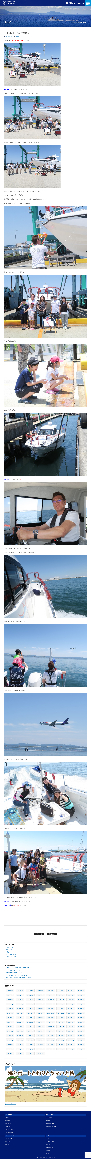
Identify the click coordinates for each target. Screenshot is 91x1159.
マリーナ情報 (7, 1126)
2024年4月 (50, 1004)
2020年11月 (60, 1026)
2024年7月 (20, 1004)
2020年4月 (50, 1031)
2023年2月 (30, 1013)
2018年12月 (50, 1040)
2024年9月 (81, 999)
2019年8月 (50, 1035)
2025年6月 (71, 995)
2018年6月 (30, 1044)
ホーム (47, 1138)
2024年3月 (60, 1004)
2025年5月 (81, 995)
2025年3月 (20, 999)
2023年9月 (40, 1008)
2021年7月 (60, 1022)
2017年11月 (20, 1049)
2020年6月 (30, 1031)
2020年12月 (50, 1026)
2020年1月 (81, 1031)
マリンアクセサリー (9, 1129)
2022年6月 (30, 1017)
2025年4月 (10, 999)
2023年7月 (60, 1008)
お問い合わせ (48, 1144)
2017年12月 (10, 1049)
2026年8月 (10, 990)
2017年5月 (81, 1049)
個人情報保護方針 (49, 1147)
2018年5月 (40, 1044)
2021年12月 (10, 1022)
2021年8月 (50, 1022)
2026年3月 (60, 990)
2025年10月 (30, 995)
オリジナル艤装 (11, 954)
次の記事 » (52, 934)
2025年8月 (50, 995)
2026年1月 (81, 990)
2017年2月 (30, 1053)
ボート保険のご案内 (50, 1123)
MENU (88, 3)
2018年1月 (81, 1044)
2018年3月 (60, 1044)
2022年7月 (20, 1017)
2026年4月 (50, 990)
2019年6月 (71, 1035)
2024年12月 (50, 999)
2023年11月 (20, 1008)
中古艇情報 (7, 1120)
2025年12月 (10, 995)
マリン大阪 (9, 3)
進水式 (18, 36)
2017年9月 (40, 1049)
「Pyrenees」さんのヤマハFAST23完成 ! (18, 968)
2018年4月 (50, 1044)
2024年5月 (40, 1004)
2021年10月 (30, 1022)
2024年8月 (10, 1004)
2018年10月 (71, 1040)
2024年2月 (71, 1004)
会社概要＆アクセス (50, 1141)
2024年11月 (60, 999)
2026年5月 (40, 990)
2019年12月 (10, 1035)
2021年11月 (20, 1022)
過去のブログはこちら (10, 1104)
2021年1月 (40, 1026)
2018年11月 (60, 1040)
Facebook (67, 3)
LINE (69, 3)
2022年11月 (60, 1013)
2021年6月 (71, 1022)
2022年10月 (71, 1013)
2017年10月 (30, 1049)
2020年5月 (40, 1031)
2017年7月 (60, 1049)
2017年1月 (40, 1053)
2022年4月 (50, 1017)
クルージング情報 (8, 1138)
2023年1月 (40, 1013)
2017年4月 (10, 1053)
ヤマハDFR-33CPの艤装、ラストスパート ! (19, 977)
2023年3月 (20, 1013)
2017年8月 (50, 1049)
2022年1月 (81, 1017)
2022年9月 (81, 1013)
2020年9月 (81, 1026)
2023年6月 (71, 1008)
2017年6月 (71, 1049)
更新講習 (48, 1120)
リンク (47, 1153)
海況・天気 (7, 1141)
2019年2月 (30, 1040)
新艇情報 (7, 1117)
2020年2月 (71, 1031)
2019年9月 (40, 1035)
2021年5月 (81, 1022)
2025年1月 (40, 999)
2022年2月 (71, 1017)
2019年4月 (10, 1040)
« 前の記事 (39, 934)
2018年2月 (71, 1044)
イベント (9, 949)
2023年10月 (30, 1008)
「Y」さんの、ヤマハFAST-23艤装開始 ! (17, 975)
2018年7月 (20, 1044)
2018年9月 (81, 1040)
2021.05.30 (9, 36)
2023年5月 (81, 1008)
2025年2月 (30, 999)
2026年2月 (71, 990)
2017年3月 (20, 1053)
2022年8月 (10, 1017)
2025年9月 (40, 995)
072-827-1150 (79, 3)
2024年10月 (71, 999)
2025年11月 (20, 995)
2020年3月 (60, 1031)
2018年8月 (10, 1044)
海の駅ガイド (7, 1144)
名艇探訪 (48, 1150)
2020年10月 (71, 1026)
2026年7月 (20, 990)
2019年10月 (30, 1035)
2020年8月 (10, 1031)
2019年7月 (60, 1035)
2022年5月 (40, 1017)
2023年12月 (10, 1008)
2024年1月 (81, 1004)
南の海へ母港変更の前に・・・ (15, 972)
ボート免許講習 (49, 1117)
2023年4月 (10, 1013)
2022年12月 (50, 1013)
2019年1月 (40, 1040)
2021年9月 (40, 1022)
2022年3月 (60, 1017)
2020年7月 (20, 1031)
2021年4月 (10, 1026)
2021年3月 (20, 1026)
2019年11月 (20, 1035)
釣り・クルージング (12, 957)
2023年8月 (50, 1008)
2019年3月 (20, 1040)
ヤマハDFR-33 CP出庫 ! (14, 970)
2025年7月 (60, 995)
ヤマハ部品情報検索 (9, 1132)
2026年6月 (30, 990)
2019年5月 (81, 1035)
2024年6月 (30, 1004)
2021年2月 (30, 1026)
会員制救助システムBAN (51, 1126)
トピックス (10, 947)
